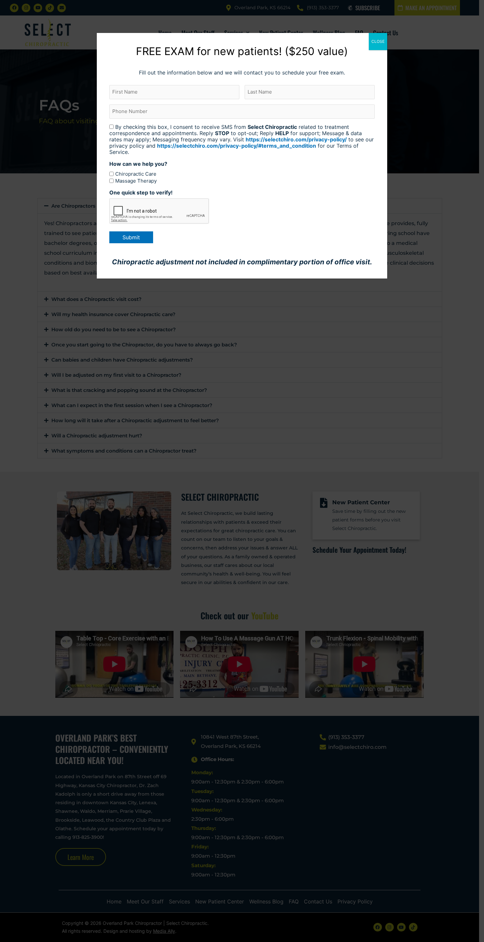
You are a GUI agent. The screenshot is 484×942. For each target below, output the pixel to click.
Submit (131, 237)
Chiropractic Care (135, 174)
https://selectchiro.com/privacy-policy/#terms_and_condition (236, 145)
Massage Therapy (136, 181)
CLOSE (378, 41)
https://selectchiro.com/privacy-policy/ (296, 139)
